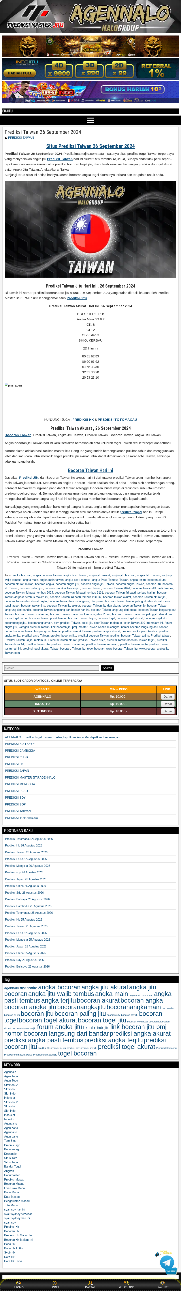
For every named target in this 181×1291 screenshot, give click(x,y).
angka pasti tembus (77, 579)
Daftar (168, 696)
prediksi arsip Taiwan (35, 635)
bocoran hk (168, 1008)
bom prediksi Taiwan (67, 622)
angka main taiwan (52, 579)
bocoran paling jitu (31, 588)
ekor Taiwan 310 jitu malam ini (143, 622)
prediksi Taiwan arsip (91, 640)
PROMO (19, 1287)
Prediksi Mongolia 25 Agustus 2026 (27, 939)
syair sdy (10, 1222)
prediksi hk (44, 1048)
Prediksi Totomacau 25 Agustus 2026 (29, 912)
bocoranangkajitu (15, 622)
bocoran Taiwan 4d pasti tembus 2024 (29, 592)
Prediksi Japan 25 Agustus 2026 (25, 946)
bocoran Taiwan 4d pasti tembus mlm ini (75, 597)
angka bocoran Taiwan (47, 575)
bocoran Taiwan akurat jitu (149, 597)
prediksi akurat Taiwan (76, 631)
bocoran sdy (113, 1015)
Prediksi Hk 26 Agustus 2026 (23, 845)
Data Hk (9, 1257)
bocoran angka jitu (67, 584)
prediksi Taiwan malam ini (67, 644)
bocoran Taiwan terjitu (82, 618)
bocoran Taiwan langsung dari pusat (114, 609)
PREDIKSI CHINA (16, 757)
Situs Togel (11, 1162)
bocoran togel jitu (155, 618)
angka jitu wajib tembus (61, 993)
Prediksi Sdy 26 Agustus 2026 (24, 892)
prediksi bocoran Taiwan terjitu (129, 635)
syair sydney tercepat (18, 1214)
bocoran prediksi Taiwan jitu (62, 588)
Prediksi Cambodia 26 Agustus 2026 (28, 906)
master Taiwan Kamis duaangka (99, 627)
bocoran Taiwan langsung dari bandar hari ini (61, 609)
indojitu (103, 1028)
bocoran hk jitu (12, 1015)
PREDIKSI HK (14, 764)
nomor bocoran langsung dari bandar (144, 627)
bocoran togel (106, 618)
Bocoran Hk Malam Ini (18, 1239)
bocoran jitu (153, 584)
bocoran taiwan (91, 588)
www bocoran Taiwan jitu (122, 648)
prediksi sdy (73, 1048)
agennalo (11, 988)
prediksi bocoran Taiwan (93, 635)
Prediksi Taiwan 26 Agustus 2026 (26, 852)
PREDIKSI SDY (15, 797)
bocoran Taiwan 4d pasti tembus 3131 (79, 592)
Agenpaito (10, 1123)
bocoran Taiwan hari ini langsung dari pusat (76, 601)
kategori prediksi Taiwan (34, 627)
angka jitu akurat (99, 575)
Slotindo (9, 1089)
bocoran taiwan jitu (33, 605)
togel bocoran (95, 648)
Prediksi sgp (12, 1145)
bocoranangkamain (40, 622)
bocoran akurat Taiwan (19, 584)
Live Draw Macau (15, 1188)
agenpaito (28, 988)
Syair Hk (9, 1252)
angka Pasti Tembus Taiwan (110, 579)
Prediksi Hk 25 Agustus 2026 (23, 919)
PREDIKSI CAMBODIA (20, 750)
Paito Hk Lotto (13, 1248)
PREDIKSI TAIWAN (21, 137)
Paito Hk (9, 1244)
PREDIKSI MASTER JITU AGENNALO (30, 777)
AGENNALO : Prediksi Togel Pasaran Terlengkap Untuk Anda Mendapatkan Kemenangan (62, 737)
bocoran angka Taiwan (130, 584)
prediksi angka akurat (106, 631)
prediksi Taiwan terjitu (134, 644)
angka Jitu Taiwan (148, 575)
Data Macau (12, 1196)
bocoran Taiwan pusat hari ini (47, 618)
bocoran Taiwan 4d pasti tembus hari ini (130, 592)
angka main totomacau (141, 995)
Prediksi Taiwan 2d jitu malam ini (26, 640)
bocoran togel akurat (130, 618)
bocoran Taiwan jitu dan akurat (101, 605)
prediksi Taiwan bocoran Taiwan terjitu (131, 640)
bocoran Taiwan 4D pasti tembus (152, 588)
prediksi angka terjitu (113, 1040)
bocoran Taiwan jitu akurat (63, 605)
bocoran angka (44, 584)
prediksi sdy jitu (89, 1048)
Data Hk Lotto (13, 1261)
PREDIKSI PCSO (16, 791)
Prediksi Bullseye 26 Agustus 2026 (27, 899)
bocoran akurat (156, 579)
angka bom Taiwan (75, 575)
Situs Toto (10, 1158)
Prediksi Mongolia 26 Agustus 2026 (27, 865)
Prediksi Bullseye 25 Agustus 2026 (27, 966)
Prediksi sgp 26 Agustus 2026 (24, 872)
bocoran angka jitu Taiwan (97, 584)
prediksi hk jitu (58, 1048)
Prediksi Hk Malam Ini (18, 1235)
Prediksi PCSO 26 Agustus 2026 (26, 859)
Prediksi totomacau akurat (18, 1054)
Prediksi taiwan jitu (38, 644)
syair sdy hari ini (14, 1209)
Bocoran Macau (14, 1183)
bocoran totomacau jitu (24, 1028)
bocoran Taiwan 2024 (116, 588)
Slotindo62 (11, 1085)
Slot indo (9, 1093)
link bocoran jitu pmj (64, 627)
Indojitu (8, 1119)
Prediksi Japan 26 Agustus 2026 (25, 879)
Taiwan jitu (78, 648)
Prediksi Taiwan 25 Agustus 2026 (26, 926)
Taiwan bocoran (60, 648)
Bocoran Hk (11, 1231)
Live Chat (162, 1287)
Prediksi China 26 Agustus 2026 (25, 885)
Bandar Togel (12, 1166)
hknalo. (89, 1028)
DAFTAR (90, 1287)
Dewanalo (10, 1153)
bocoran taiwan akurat (117, 597)
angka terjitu (138, 579)
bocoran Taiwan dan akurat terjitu (26, 601)
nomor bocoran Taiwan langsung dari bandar (32, 631)
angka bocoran (22, 575)
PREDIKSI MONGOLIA (20, 784)
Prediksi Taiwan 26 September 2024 (43, 132)
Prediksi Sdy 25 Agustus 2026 (24, 960)
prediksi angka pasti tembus (140, 631)
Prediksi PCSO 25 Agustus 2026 (26, 933)
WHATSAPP (126, 1287)
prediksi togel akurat (36, 648)
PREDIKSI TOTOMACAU (21, 818)
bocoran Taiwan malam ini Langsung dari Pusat (80, 614)
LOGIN (55, 1287)
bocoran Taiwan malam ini (31, 614)
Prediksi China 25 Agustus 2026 (25, 953)
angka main (30, 579)
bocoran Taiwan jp (134, 605)
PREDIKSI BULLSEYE (20, 743)
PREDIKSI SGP (15, 804)
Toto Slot (10, 1140)
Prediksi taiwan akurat (62, 640)
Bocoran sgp (12, 1149)
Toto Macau (11, 1205)
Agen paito (11, 1128)
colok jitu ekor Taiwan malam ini (102, 622)
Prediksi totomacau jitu (45, 1054)
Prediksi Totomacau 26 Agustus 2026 (29, 839)
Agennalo (10, 1072)
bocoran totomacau (137, 1021)
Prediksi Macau (14, 1179)
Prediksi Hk (11, 1226)
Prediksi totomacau (166, 1048)
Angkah (9, 1171)
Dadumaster (12, 1175)
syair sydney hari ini (17, 1218)
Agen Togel (11, 1076)
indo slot (9, 1097)
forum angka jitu (59, 1026)
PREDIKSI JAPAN (17, 770)
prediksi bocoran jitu (63, 635)
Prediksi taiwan (160, 635)
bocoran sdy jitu (129, 1015)
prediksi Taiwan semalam (102, 644)
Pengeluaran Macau (17, 1201)
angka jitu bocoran (123, 575)
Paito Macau (12, 1192)
